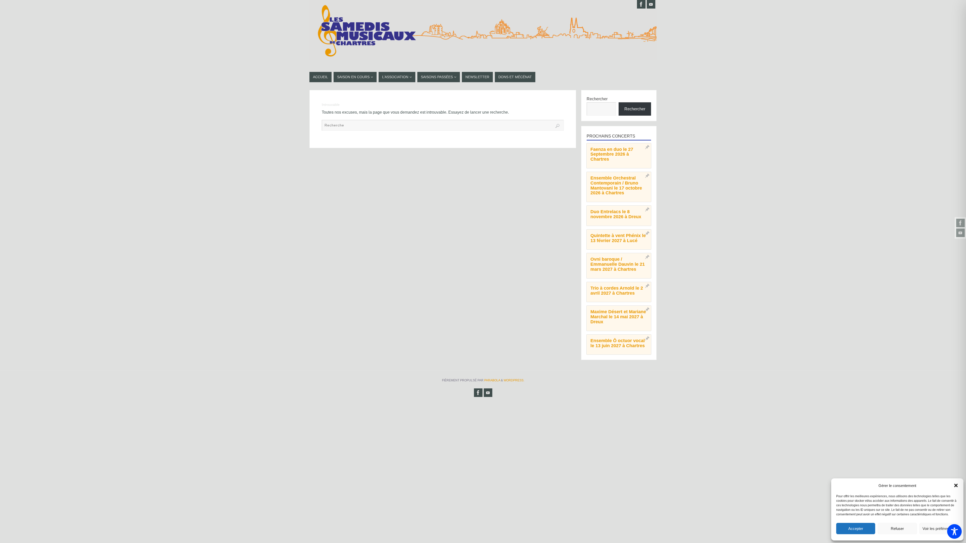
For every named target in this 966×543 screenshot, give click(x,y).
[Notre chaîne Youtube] (960, 233)
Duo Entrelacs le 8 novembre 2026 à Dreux (615, 214)
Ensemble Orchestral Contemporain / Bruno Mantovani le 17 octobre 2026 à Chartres (616, 185)
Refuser (897, 528)
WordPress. (514, 380)
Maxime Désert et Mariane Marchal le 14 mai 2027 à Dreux (618, 316)
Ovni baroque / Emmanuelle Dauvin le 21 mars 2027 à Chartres (617, 264)
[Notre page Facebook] (960, 223)
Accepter (855, 528)
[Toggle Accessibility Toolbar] (954, 531)
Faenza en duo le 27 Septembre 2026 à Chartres (611, 154)
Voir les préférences (938, 528)
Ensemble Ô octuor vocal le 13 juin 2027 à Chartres (617, 343)
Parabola (492, 380)
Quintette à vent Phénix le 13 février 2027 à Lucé (618, 238)
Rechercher (597, 99)
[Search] (557, 125)
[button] (955, 485)
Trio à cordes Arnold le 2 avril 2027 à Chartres (616, 291)
